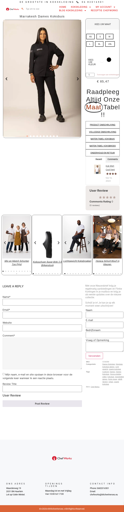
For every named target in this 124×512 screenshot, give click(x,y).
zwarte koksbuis (115, 369)
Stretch (105, 382)
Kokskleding (79, 7)
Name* (6, 296)
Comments (113, 159)
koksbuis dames (108, 367)
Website (7, 322)
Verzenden (94, 355)
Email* (6, 309)
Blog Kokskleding (71, 10)
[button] (6, 79)
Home (62, 7)
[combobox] (32, 8)
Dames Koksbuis (108, 364)
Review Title (9, 384)
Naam (89, 310)
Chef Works (95, 387)
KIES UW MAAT (103, 24)
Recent (99, 159)
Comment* (9, 335)
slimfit (120, 379)
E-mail (89, 320)
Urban (111, 382)
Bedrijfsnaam (93, 330)
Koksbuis (119, 364)
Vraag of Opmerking (97, 340)
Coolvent (105, 372)
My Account (104, 7)
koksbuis (111, 377)
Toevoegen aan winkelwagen (108, 75)
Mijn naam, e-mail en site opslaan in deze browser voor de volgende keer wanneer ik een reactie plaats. (37, 376)
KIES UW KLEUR (92, 62)
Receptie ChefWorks (104, 10)
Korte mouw (112, 379)
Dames (112, 372)
